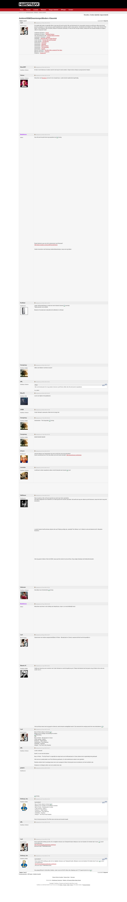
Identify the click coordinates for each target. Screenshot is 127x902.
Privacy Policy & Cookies (57, 877)
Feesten (28, 9)
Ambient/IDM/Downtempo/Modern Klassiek (38, 18)
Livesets (35, 9)
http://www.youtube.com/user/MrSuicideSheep (46, 245)
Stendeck (44, 78)
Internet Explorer (86, 884)
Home (21, 9)
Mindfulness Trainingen (57, 880)
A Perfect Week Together (53, 35)
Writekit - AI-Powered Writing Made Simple (72, 880)
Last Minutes (45, 41)
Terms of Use (66, 877)
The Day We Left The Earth (49, 40)
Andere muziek (42, 12)
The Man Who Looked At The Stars (53, 50)
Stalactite (43, 44)
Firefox (61, 884)
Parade (43, 48)
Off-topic (63, 9)
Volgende (105, 20)
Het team (73, 877)
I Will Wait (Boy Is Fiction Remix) (48, 38)
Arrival (47, 32)
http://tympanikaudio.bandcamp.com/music (45, 844)
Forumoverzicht (29, 12)
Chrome (64, 884)
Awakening (43, 53)
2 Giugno (47, 51)
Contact (71, 9)
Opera (71, 884)
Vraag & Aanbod (53, 9)
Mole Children (45, 45)
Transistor (43, 43)
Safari (68, 884)
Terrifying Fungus (50, 34)
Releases (43, 9)
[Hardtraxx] (29, 4)
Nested (48, 37)
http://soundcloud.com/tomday (74, 455)
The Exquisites (45, 47)
